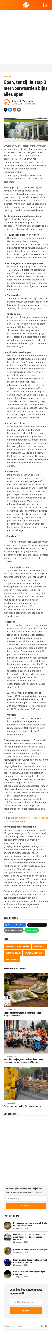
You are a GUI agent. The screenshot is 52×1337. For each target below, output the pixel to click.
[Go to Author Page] (7, 102)
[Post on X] (5, 110)
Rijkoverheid (13, 953)
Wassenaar (12, 959)
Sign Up (26, 1310)
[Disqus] (26, 1149)
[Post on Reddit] (14, 110)
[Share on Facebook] (10, 110)
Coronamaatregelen (17, 946)
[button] (5, 5)
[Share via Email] (19, 110)
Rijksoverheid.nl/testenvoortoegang (29, 817)
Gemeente (39, 946)
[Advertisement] (26, 37)
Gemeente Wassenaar (22, 101)
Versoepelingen (34, 953)
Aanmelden (26, 1205)
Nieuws (7, 76)
